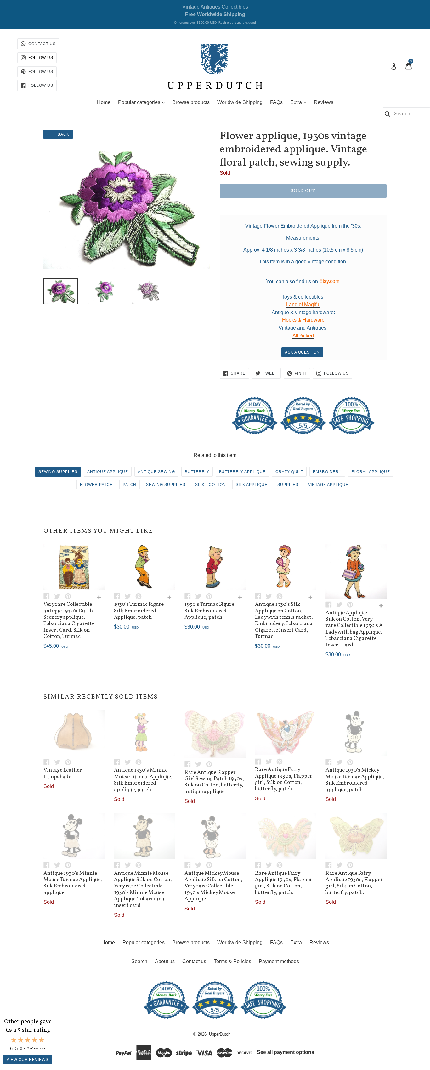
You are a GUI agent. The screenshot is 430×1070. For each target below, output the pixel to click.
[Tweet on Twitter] (59, 596)
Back (62, 134)
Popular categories (143, 102)
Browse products (191, 102)
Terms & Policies (232, 961)
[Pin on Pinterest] (69, 596)
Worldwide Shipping (240, 102)
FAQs (276, 102)
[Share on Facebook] (48, 596)
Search (139, 961)
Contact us (194, 961)
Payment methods (279, 961)
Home (103, 102)
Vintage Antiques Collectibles (215, 14)
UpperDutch (219, 1034)
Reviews (323, 102)
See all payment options (285, 1052)
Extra (299, 102)
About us (165, 961)
